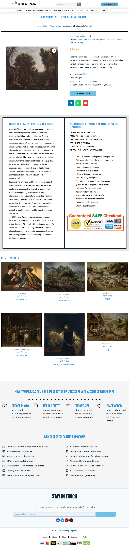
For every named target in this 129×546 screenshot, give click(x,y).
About (54, 537)
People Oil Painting (115, 39)
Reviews (94, 11)
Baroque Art (101, 39)
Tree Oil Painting (76, 42)
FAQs (85, 537)
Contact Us (106, 11)
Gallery (45, 26)
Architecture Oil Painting (84, 39)
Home (19, 11)
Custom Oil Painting (62, 11)
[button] (54, 50)
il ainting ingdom (68, 530)
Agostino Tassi (55, 26)
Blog (64, 537)
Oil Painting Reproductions (37, 11)
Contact (74, 537)
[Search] (79, 4)
